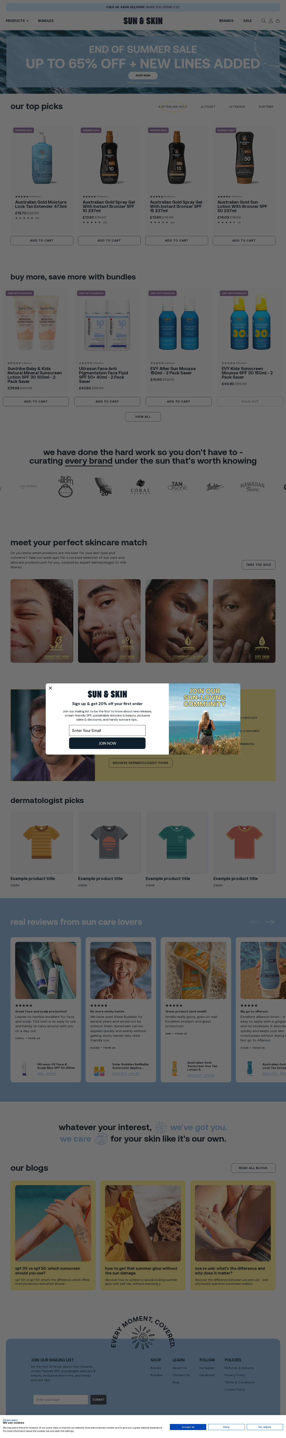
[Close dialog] (50, 688)
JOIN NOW (107, 743)
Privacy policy (10, 1420)
